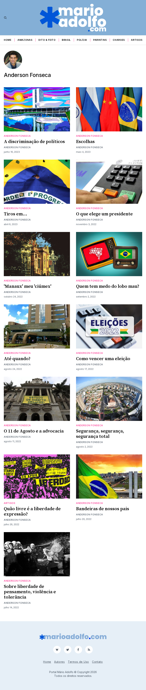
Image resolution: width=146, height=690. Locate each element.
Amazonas (25, 39)
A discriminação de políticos (34, 142)
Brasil (66, 39)
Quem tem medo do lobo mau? (107, 286)
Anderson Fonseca (17, 135)
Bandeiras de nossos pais (102, 509)
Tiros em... (15, 214)
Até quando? (17, 359)
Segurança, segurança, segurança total (100, 433)
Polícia (82, 39)
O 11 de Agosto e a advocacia (34, 431)
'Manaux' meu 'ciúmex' (27, 286)
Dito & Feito (47, 39)
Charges (119, 39)
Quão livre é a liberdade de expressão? (32, 511)
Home (7, 39)
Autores (59, 661)
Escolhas (85, 142)
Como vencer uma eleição (103, 359)
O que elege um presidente (104, 214)
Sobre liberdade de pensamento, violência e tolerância (30, 592)
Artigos (137, 39)
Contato (97, 661)
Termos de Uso (78, 661)
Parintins (100, 39)
